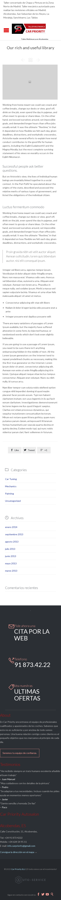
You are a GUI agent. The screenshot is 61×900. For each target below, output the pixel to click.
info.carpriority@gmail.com (21, 845)
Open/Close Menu (6, 30)
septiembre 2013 (14, 534)
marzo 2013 (11, 570)
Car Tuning (11, 479)
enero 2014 (11, 527)
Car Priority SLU (18, 869)
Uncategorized (13, 500)
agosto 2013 (11, 541)
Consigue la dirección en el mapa (17, 852)
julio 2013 (10, 548)
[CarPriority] (29, 28)
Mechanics (10, 486)
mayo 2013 (11, 563)
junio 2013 (10, 556)
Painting (9, 493)
